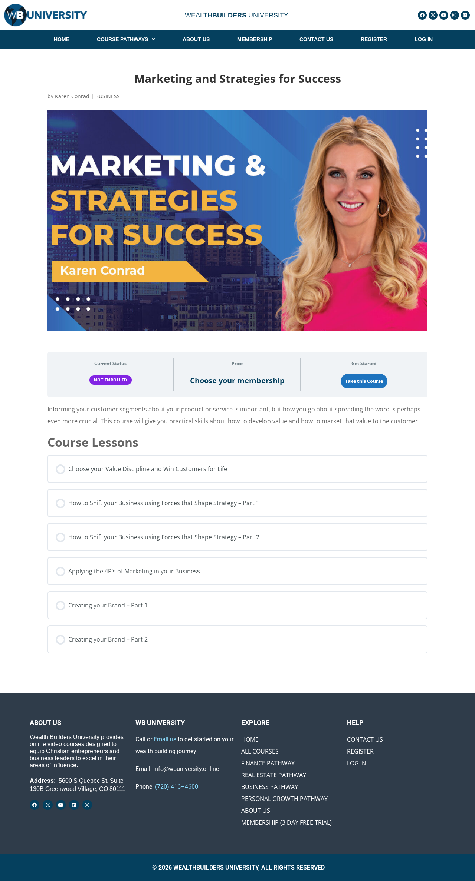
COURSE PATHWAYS (122, 39)
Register (360, 751)
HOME (61, 39)
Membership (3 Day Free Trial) (286, 822)
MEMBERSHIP (254, 39)
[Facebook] (422, 15)
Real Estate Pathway (273, 775)
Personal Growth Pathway (284, 799)
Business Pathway (269, 787)
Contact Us (365, 739)
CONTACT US (316, 39)
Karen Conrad (72, 96)
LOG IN (424, 39)
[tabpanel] (238, 415)
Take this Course (364, 381)
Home (250, 739)
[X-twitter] (433, 15)
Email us (165, 739)
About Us (255, 811)
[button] (126, 39)
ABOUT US (196, 39)
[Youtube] (443, 15)
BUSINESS (107, 96)
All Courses (260, 751)
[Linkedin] (465, 15)
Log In (356, 763)
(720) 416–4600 (176, 786)
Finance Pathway (268, 763)
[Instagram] (454, 15)
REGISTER (374, 39)
